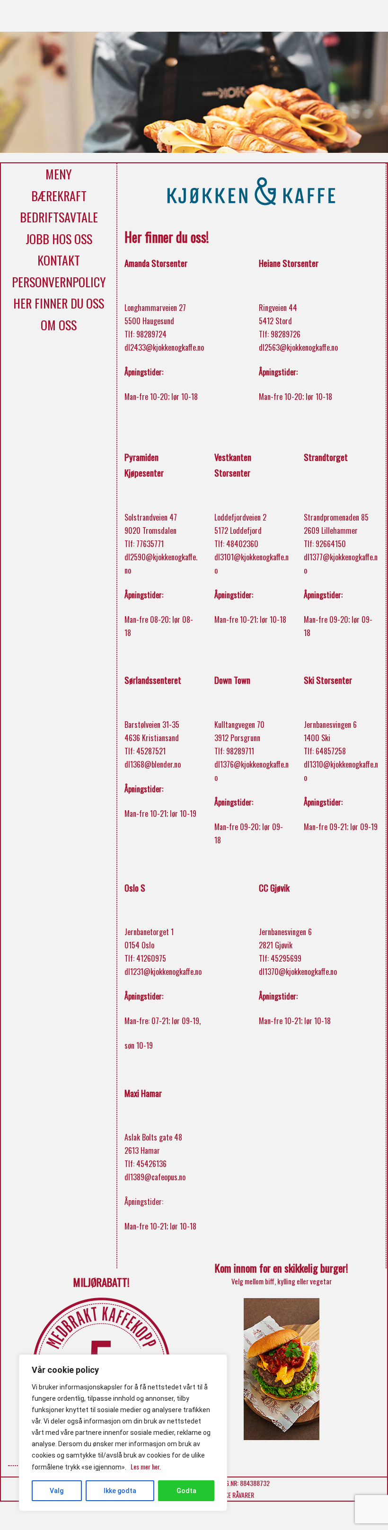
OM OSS (59, 325)
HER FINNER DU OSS (58, 303)
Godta (186, 1491)
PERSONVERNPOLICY (59, 282)
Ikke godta (120, 1491)
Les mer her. (146, 1466)
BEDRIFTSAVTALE (59, 217)
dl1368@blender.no (152, 764)
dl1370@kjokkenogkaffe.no (298, 971)
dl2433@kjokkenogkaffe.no (164, 347)
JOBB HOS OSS (59, 239)
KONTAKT (58, 260)
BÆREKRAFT (59, 195)
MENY (58, 174)
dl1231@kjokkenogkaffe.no (163, 971)
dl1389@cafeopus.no (154, 1177)
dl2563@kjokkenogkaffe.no (298, 347)
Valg (56, 1491)
